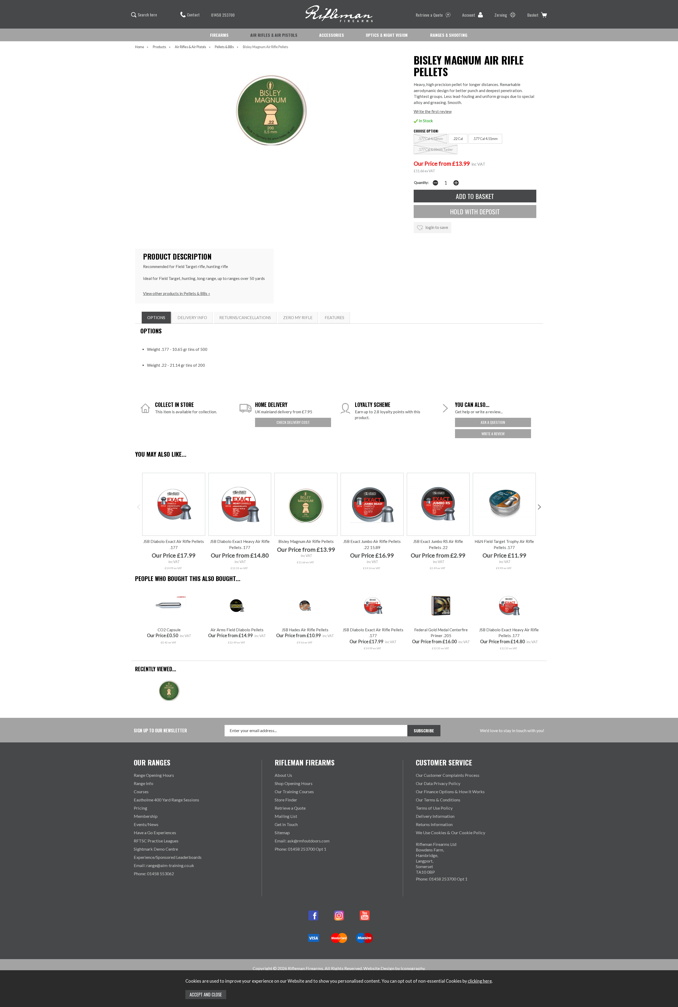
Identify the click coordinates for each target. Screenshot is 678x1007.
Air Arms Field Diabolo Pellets (237, 629)
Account (468, 15)
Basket (532, 15)
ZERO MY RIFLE (298, 317)
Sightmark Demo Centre (156, 848)
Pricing (140, 807)
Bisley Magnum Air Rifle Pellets (306, 541)
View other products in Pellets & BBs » (176, 293)
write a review (493, 433)
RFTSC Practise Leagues (156, 840)
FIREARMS (219, 35)
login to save (436, 227)
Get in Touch (286, 824)
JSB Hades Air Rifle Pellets (305, 629)
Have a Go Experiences (155, 832)
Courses (141, 791)
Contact (193, 14)
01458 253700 (223, 15)
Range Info (143, 783)
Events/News (146, 824)
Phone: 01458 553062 (154, 873)
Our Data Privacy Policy (438, 783)
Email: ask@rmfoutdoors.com (302, 840)
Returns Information (434, 824)
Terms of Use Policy (434, 807)
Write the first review (433, 111)
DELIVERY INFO (192, 317)
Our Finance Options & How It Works (450, 791)
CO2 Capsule (169, 629)
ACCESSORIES (331, 35)
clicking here (480, 981)
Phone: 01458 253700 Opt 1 (300, 848)
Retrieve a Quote (429, 15)
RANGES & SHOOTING (448, 35)
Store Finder (286, 799)
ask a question (493, 422)
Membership (146, 816)
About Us (283, 775)
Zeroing (500, 15)
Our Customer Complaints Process (447, 775)
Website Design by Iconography (394, 968)
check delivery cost (293, 422)
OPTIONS (156, 317)
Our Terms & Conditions (438, 799)
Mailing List (286, 816)
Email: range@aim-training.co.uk (164, 865)
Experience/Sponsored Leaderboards (168, 857)
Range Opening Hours (154, 775)
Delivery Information (435, 816)
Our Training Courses (294, 791)
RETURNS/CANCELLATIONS (245, 317)
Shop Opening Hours (294, 783)
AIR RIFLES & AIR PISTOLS (273, 35)
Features (334, 317)
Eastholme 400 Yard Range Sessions (166, 799)
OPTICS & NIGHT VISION (387, 35)
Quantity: (421, 182)
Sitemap (282, 832)
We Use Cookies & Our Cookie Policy (450, 832)
